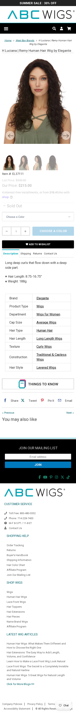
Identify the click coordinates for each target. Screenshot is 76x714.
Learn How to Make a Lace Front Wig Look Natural (36, 661)
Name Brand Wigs (17, 621)
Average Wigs (46, 322)
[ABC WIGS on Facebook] (39, 477)
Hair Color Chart (16, 565)
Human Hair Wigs (17, 596)
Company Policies (12, 704)
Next (69, 412)
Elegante (42, 298)
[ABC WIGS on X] (62, 477)
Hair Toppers (14, 606)
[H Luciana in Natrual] (38, 100)
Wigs (40, 306)
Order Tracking (15, 545)
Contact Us (15, 528)
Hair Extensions (16, 611)
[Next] (65, 135)
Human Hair (44, 330)
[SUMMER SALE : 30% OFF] (38, 3)
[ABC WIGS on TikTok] (68, 477)
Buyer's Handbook (17, 555)
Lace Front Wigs (16, 601)
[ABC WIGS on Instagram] (56, 477)
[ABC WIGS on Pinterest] (51, 477)
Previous (9, 412)
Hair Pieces (13, 616)
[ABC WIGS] (41, 14)
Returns (11, 550)
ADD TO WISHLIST (39, 244)
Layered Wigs (46, 367)
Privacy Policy (35, 704)
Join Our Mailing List (18, 574)
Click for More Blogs (19, 684)
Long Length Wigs (49, 338)
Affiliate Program (16, 569)
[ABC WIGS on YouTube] (45, 477)
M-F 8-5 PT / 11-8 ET (20, 523)
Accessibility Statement (17, 708)
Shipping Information (19, 559)
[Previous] (10, 135)
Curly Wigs (44, 347)
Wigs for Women (48, 314)
